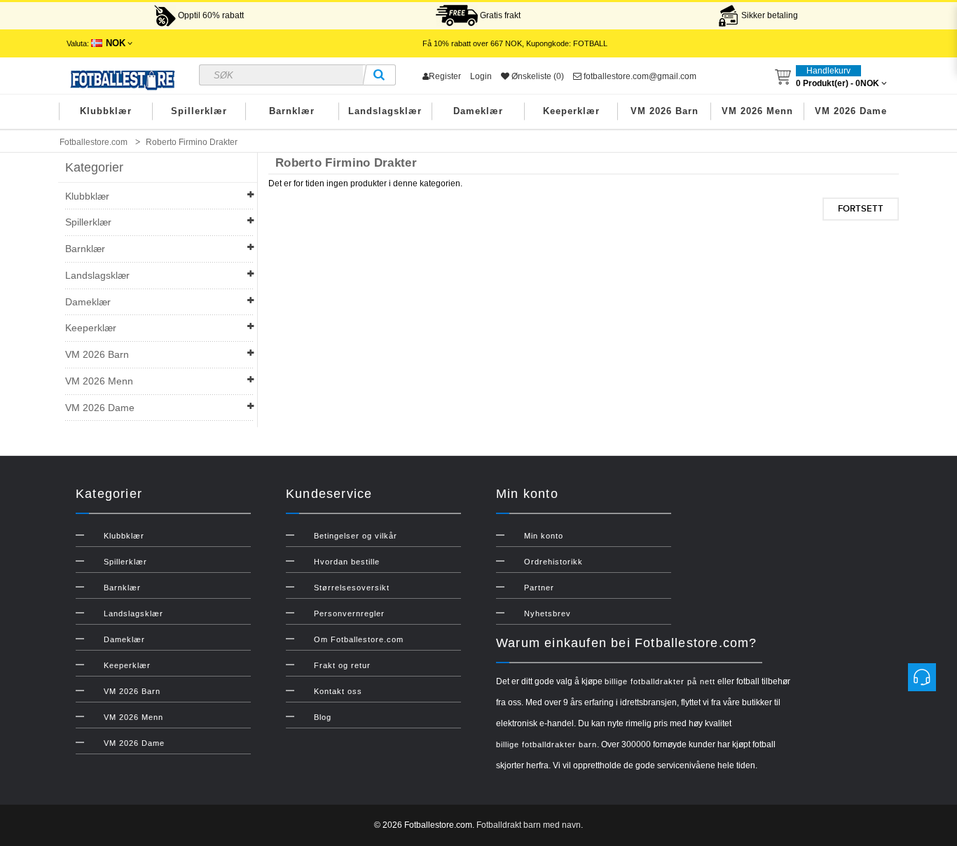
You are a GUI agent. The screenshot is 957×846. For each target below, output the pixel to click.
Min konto (543, 536)
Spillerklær (199, 111)
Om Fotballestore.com (359, 639)
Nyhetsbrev (547, 613)
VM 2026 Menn (757, 111)
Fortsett (860, 208)
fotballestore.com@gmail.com (638, 76)
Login (481, 76)
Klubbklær (106, 111)
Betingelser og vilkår (355, 536)
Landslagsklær (385, 111)
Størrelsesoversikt (352, 587)
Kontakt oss (338, 691)
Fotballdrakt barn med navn (528, 825)
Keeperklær (571, 111)
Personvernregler (349, 613)
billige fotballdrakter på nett (660, 681)
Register (445, 76)
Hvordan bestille (347, 561)
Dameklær (478, 111)
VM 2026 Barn (664, 111)
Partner (539, 587)
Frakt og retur (342, 665)
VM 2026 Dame (851, 111)
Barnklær (292, 111)
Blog (322, 717)
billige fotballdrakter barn (546, 744)
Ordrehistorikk (553, 561)
